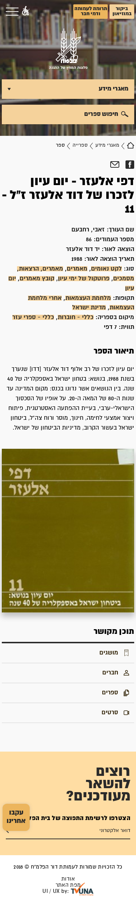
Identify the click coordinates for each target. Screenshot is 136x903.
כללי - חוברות (76, 317)
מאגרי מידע (107, 145)
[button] (25, 11)
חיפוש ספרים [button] (101, 114)
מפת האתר (68, 885)
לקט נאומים (106, 268)
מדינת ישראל (89, 307)
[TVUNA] (82, 889)
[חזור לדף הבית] (130, 145)
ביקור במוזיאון (122, 11)
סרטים (110, 712)
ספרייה (80, 145)
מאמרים (77, 268)
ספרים (110, 692)
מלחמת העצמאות (88, 298)
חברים (110, 672)
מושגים (108, 652)
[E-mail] (114, 164)
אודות (68, 879)
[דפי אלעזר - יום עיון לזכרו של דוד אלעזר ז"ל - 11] (68, 531)
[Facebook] (129, 164)
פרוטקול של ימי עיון (84, 278)
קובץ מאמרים (37, 278)
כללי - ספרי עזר (33, 317)
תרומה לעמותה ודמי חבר (90, 11)
